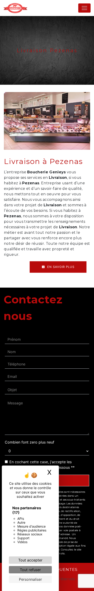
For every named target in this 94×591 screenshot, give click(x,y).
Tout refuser (30, 569)
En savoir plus (60, 267)
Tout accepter (30, 560)
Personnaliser (30, 579)
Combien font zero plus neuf (29, 442)
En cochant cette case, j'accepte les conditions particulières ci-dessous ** (42, 465)
